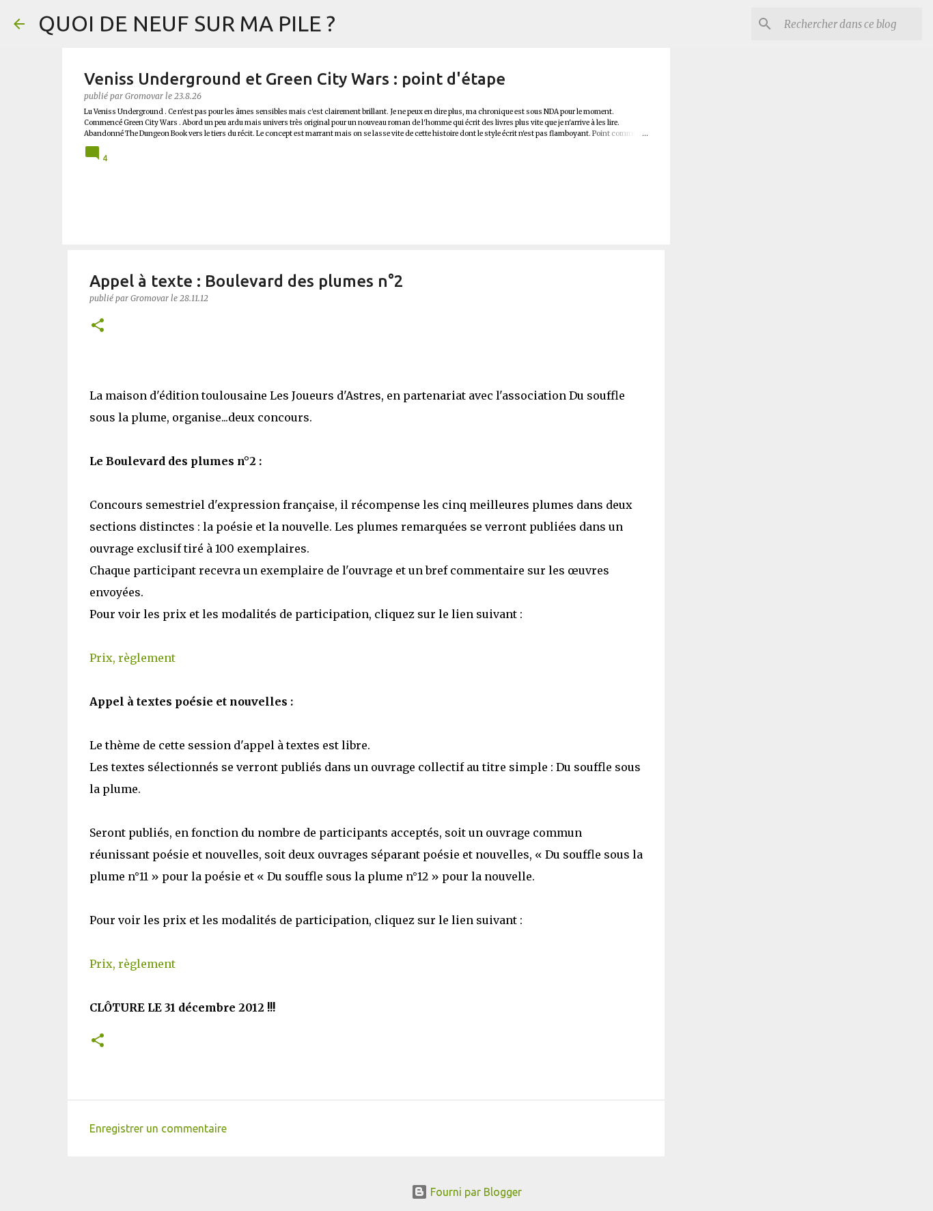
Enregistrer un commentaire (158, 1128)
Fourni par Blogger (475, 1192)
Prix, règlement (132, 658)
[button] (97, 326)
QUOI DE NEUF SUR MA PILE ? (186, 23)
